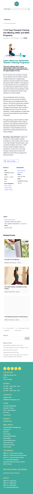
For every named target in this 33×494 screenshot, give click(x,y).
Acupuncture (6, 429)
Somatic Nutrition (8, 442)
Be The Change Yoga (9, 219)
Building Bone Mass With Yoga (11, 352)
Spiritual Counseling (8, 444)
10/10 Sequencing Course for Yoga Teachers (16, 316)
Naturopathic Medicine (9, 436)
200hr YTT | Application (9, 480)
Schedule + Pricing (8, 408)
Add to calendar (11, 161)
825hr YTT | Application (9, 485)
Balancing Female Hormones (10, 350)
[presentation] (16, 248)
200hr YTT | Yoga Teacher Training (13, 453)
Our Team (6, 412)
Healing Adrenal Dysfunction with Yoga (13, 345)
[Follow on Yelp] (19, 368)
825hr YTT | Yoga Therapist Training (13, 457)
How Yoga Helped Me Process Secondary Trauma (15, 347)
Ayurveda (6, 431)
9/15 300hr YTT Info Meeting (11, 259)
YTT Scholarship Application (11, 459)
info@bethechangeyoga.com (11, 399)
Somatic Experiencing (9, 440)
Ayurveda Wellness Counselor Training (14, 461)
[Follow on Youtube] (15, 368)
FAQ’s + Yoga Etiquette (9, 410)
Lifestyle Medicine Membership (12, 427)
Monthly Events (7, 421)
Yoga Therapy (7, 446)
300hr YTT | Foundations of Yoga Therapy (14, 455)
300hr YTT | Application (9, 483)
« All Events (6, 19)
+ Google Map (23, 223)
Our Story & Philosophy (9, 405)
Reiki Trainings (7, 464)
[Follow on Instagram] (8, 368)
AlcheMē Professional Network (11, 473)
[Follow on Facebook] (4, 368)
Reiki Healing (7, 438)
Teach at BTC (7, 415)
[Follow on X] (12, 368)
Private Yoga (6, 433)
